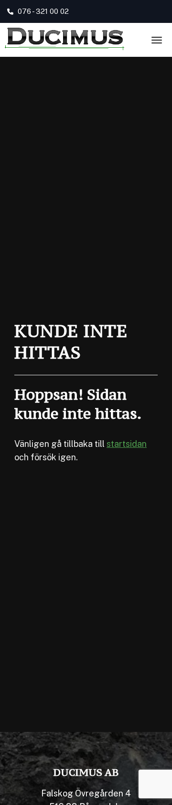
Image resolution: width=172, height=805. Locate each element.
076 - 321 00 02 (42, 11)
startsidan (127, 444)
